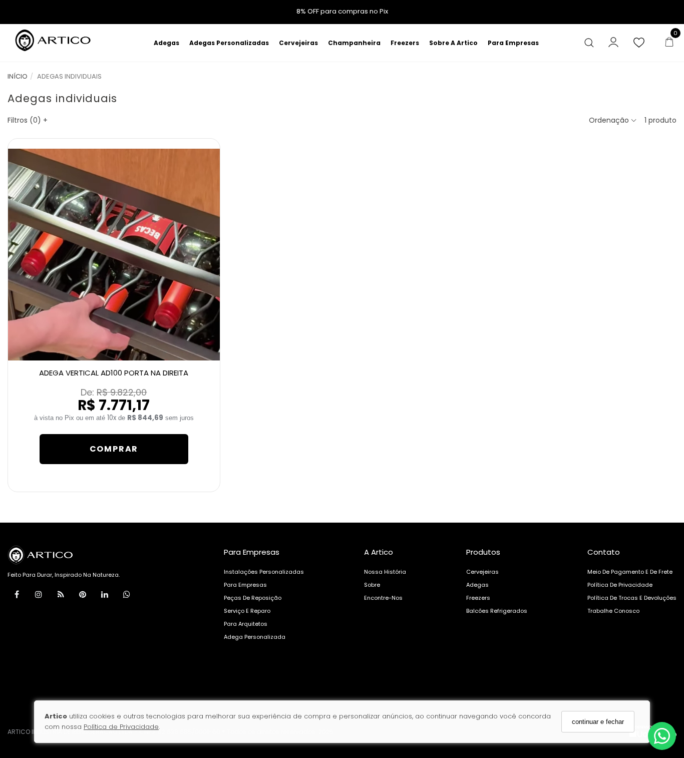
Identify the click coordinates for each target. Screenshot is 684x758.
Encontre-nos (383, 598)
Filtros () (28, 120)
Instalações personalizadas (264, 572)
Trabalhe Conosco (613, 611)
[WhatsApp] (127, 596)
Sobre (372, 585)
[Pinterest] (83, 596)
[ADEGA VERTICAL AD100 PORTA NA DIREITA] (114, 254)
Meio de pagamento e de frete (629, 572)
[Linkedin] (105, 596)
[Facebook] (17, 596)
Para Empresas (513, 43)
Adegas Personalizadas (229, 43)
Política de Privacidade (121, 726)
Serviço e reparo (247, 611)
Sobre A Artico (453, 43)
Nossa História (385, 572)
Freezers (405, 43)
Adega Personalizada (254, 637)
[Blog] (61, 596)
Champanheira (354, 43)
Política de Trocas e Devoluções (631, 598)
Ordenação (610, 120)
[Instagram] (39, 596)
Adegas (166, 43)
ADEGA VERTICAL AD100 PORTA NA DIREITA (113, 372)
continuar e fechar (598, 721)
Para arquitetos (245, 624)
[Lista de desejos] (643, 43)
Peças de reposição (252, 598)
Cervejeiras (298, 43)
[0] (666, 43)
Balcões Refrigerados (496, 611)
